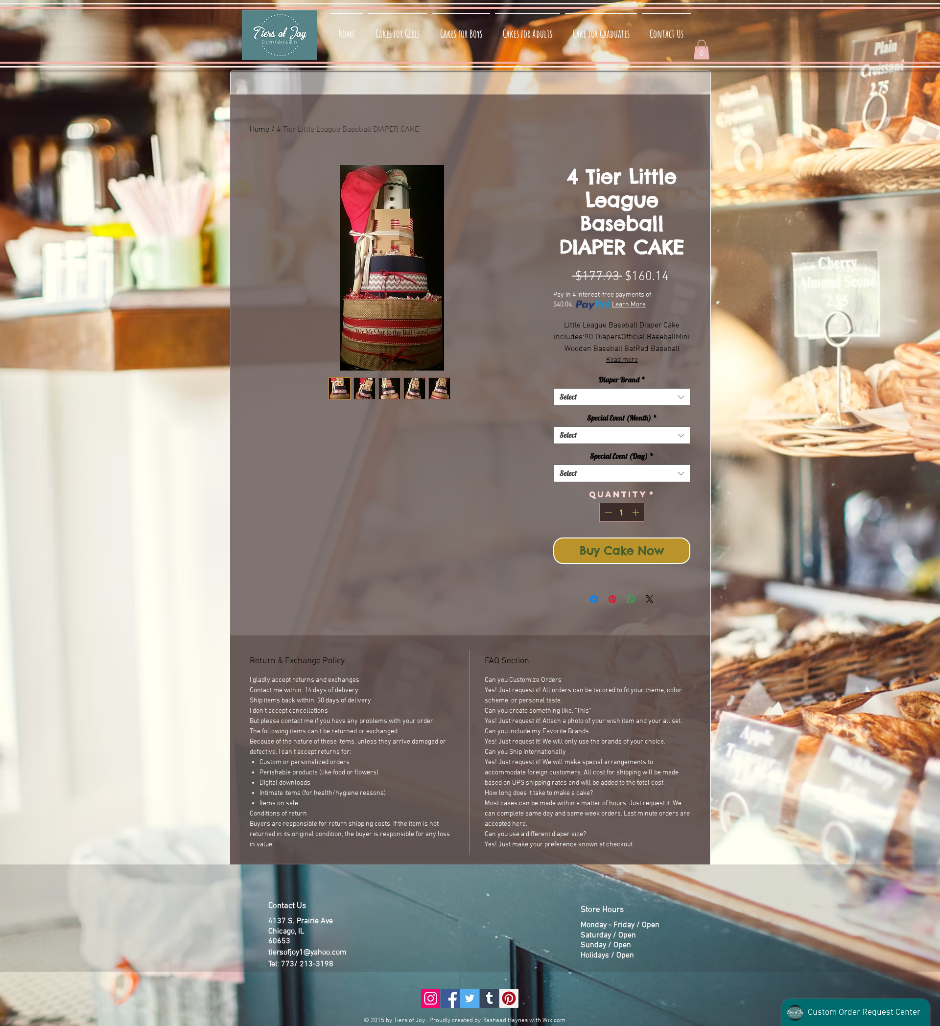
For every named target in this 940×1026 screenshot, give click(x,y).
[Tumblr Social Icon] (489, 998)
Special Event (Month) (622, 418)
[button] (701, 50)
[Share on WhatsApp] (631, 599)
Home (259, 130)
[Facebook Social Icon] (450, 998)
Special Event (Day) (622, 456)
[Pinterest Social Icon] (508, 998)
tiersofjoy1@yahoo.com (307, 952)
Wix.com (553, 1021)
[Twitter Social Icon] (469, 998)
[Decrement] (607, 512)
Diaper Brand (622, 379)
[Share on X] (650, 599)
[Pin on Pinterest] (612, 599)
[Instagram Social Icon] (430, 998)
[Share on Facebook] (594, 599)
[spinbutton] (622, 512)
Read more (622, 360)
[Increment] (636, 512)
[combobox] (621, 397)
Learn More (629, 305)
